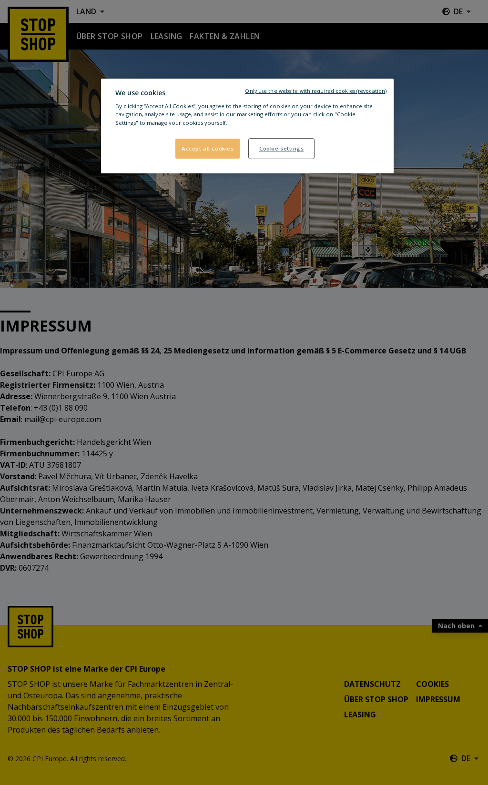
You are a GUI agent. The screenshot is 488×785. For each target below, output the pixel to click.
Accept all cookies (208, 148)
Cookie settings (281, 148)
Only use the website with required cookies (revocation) (315, 91)
